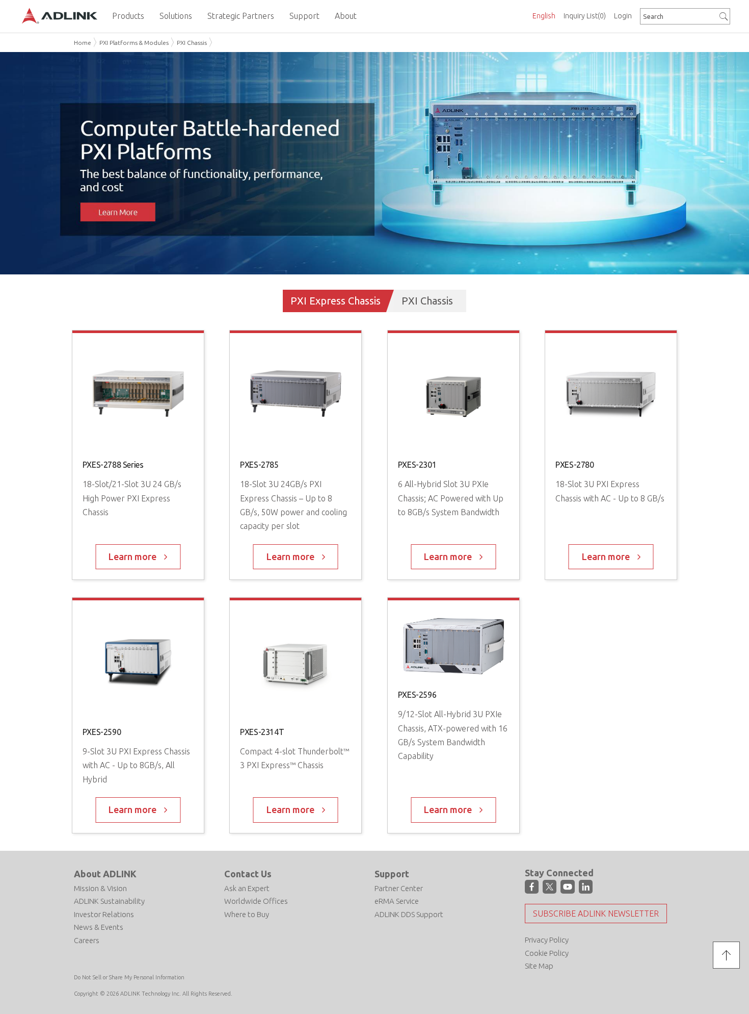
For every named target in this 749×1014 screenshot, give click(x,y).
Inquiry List (585, 16)
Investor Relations (104, 914)
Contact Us (248, 874)
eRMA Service (396, 901)
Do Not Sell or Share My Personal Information (129, 977)
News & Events (98, 927)
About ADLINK (105, 874)
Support (391, 874)
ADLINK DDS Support (408, 914)
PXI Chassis (192, 42)
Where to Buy (246, 914)
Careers (86, 940)
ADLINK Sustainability (109, 901)
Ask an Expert (247, 888)
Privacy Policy (547, 939)
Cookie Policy (547, 953)
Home (82, 42)
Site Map (539, 965)
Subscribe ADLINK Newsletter (596, 913)
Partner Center (398, 888)
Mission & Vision (100, 888)
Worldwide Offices (256, 901)
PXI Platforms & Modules (134, 42)
